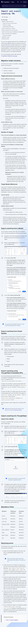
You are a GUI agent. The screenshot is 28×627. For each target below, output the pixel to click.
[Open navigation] (18, 2)
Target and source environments (10, 23)
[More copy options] (10, 17)
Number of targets (7, 25)
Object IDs (7, 408)
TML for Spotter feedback (12, 620)
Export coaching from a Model (8, 28)
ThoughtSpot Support (17, 410)
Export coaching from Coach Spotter (10, 30)
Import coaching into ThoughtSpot (9, 33)
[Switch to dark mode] (21, 2)
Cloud (24, 2)
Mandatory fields (5, 37)
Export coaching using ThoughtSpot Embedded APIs (13, 31)
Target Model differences (8, 26)
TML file (8, 45)
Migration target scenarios (7, 21)
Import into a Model (7, 35)
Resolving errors (5, 38)
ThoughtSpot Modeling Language (9, 56)
